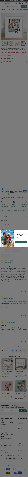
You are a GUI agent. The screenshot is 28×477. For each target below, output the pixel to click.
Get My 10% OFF (21, 241)
